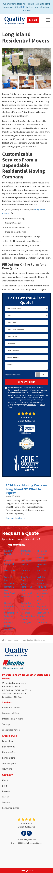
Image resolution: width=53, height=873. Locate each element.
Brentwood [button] (25, 550)
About (5, 780)
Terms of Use (31, 405)
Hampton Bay (9, 752)
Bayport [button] (8, 550)
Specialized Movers (11, 729)
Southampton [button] (11, 612)
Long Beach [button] (10, 593)
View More (7, 768)
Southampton (9, 763)
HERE (23, 7)
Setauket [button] (24, 609)
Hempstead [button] (26, 586)
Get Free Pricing (26, 382)
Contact (6, 802)
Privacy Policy (22, 839)
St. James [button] (25, 612)
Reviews (6, 791)
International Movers (12, 718)
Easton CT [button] (9, 563)
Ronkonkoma (8, 757)
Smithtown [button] (42, 609)
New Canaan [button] (10, 570)
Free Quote (26, 870)
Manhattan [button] (42, 593)
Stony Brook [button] (43, 612)
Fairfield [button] (24, 563)
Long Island (7, 741)
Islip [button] (22, 590)
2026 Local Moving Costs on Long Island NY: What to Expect (26, 489)
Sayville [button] (8, 609)
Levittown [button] (42, 590)
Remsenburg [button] (10, 606)
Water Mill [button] (9, 616)
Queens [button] (40, 603)
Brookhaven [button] (10, 554)
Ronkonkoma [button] (27, 606)
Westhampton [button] (27, 616)
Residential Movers (11, 707)
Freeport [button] (41, 580)
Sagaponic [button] (42, 606)
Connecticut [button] (26, 560)
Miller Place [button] (26, 596)
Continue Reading (14, 518)
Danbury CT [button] (42, 560)
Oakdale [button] (8, 603)
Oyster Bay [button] (25, 603)
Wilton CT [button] (9, 576)
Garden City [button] (42, 583)
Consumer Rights (10, 807)
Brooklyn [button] (24, 554)
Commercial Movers (11, 713)
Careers (5, 796)
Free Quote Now (16, 545)
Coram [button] (7, 560)
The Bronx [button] (42, 550)
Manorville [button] (9, 596)
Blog (4, 785)
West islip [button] (41, 616)
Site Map (32, 839)
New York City (8, 746)
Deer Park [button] (25, 576)
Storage (6, 724)
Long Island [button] (26, 593)
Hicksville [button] (41, 586)
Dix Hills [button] (41, 576)
